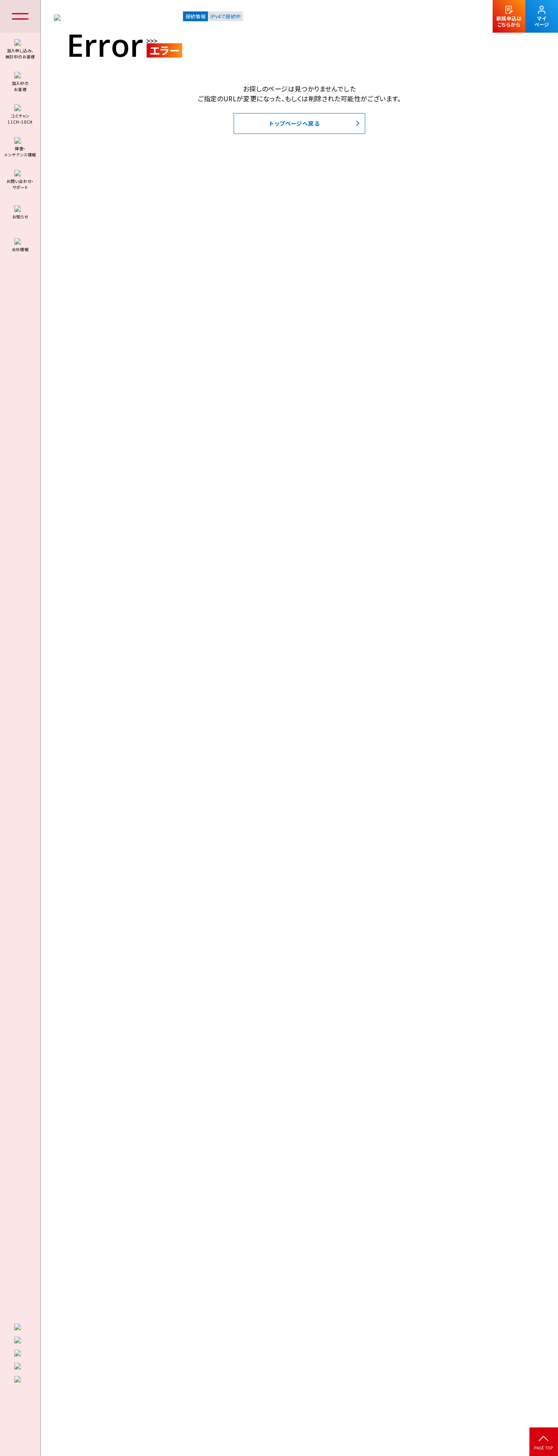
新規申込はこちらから (509, 21)
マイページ (541, 21)
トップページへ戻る (294, 123)
